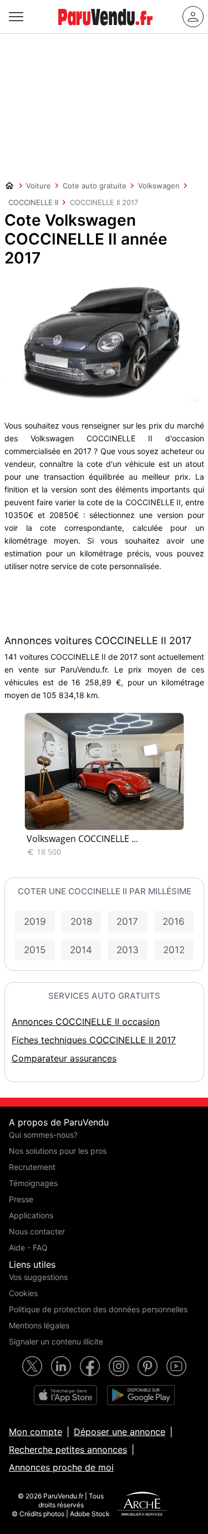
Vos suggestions (38, 1277)
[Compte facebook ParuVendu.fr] (90, 1366)
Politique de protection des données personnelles (98, 1309)
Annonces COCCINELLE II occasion (86, 1021)
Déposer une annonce (119, 1431)
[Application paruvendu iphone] (65, 1395)
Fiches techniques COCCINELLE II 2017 (94, 1039)
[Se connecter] (193, 16)
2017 (127, 921)
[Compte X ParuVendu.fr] (32, 1366)
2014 (81, 949)
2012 (174, 949)
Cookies (23, 1293)
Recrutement (32, 1167)
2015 (34, 949)
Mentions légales (39, 1325)
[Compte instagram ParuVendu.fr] (119, 1366)
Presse (21, 1199)
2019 (35, 921)
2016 (174, 921)
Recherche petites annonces (68, 1449)
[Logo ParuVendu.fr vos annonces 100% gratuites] (105, 30)
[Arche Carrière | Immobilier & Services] (142, 1505)
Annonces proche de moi (61, 1467)
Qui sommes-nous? (43, 1134)
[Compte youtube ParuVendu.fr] (176, 1366)
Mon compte (35, 1431)
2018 (81, 921)
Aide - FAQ (28, 1247)
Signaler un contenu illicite (56, 1341)
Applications (31, 1215)
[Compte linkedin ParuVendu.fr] (61, 1366)
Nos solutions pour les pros (57, 1151)
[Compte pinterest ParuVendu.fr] (148, 1366)
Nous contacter (37, 1231)
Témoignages (33, 1183)
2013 (127, 949)
